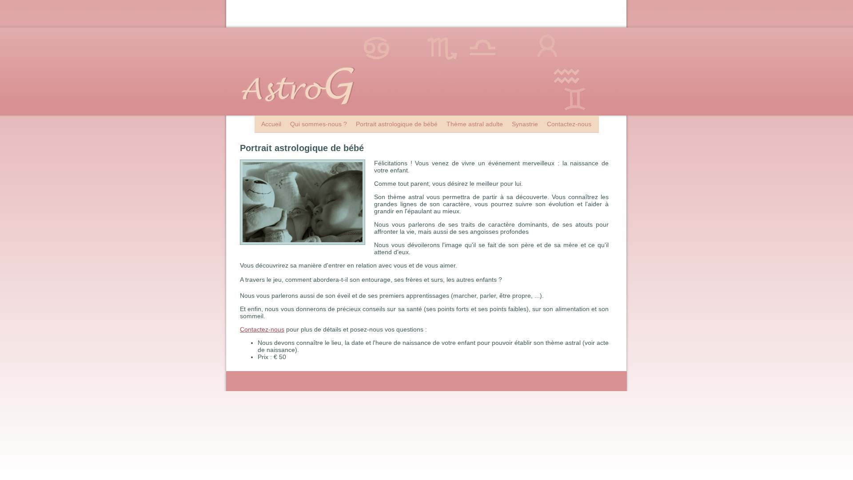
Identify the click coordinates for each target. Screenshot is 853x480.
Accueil (271, 124)
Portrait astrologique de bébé (397, 124)
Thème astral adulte (474, 124)
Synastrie (525, 124)
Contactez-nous (569, 124)
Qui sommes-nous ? (318, 124)
